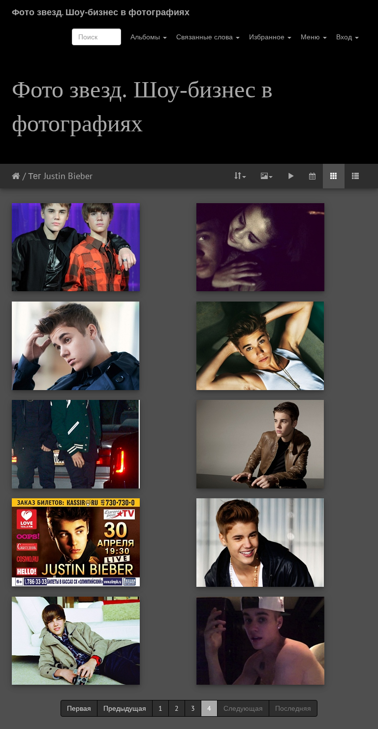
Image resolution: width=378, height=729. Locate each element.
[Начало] (16, 176)
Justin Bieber (68, 176)
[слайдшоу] (291, 176)
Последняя (293, 708)
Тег (34, 176)
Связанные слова (205, 36)
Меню (311, 36)
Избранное (267, 36)
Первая (79, 708)
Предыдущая (124, 708)
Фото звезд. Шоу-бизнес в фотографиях (100, 12)
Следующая (243, 708)
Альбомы (146, 36)
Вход (345, 36)
